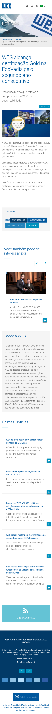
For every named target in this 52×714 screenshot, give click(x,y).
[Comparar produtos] (32, 6)
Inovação (32, 225)
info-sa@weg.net (29, 662)
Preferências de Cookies (28, 697)
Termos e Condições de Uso (15, 708)
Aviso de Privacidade (12, 705)
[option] (26, 295)
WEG (5, 6)
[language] (42, 6)
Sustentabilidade (37, 220)
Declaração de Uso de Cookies (35, 705)
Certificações (18, 220)
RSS (29, 708)
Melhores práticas (15, 225)
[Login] (27, 6)
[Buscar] (37, 6)
